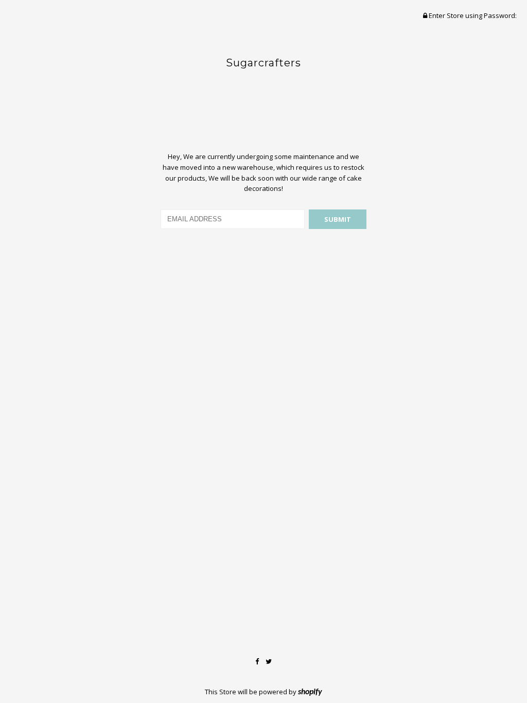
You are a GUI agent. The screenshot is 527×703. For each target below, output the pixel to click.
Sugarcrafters (263, 63)
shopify (310, 692)
